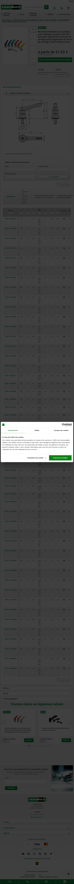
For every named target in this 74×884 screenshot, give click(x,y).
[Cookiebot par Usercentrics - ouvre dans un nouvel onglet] (63, 424)
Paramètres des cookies (35, 458)
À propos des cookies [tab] (61, 430)
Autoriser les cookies (60, 458)
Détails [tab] (37, 430)
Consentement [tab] (13, 430)
